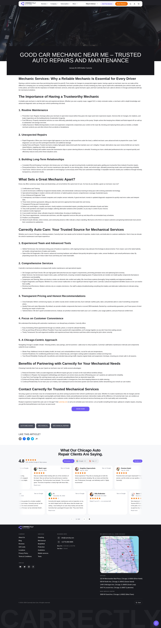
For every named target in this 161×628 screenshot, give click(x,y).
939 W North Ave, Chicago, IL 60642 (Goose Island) (117, 581)
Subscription (65, 4)
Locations (22, 550)
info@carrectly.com (67, 538)
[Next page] (84, 519)
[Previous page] (72, 519)
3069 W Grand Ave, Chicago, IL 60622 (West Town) (117, 594)
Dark (139, 602)
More (74, 4)
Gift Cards (22, 547)
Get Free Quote (107, 4)
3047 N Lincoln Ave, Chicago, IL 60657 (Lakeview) (116, 587)
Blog (20, 540)
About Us (22, 537)
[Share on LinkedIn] (28, 438)
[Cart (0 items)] (138, 3)
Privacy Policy (23, 553)
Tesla (39, 556)
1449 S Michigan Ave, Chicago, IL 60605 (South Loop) (118, 584)
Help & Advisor (91, 4)
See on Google (40, 468)
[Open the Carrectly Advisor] (156, 623)
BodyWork (41, 544)
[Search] (130, 3)
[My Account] (134, 3)
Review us (138, 461)
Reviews (21, 544)
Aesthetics (41, 550)
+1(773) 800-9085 (67, 542)
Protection (41, 547)
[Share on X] (32, 438)
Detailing (41, 537)
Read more (35, 510)
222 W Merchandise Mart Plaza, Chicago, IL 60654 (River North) (121, 578)
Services (43, 4)
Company (53, 4)
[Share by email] (20, 438)
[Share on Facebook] (24, 438)
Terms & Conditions (25, 556)
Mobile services (43, 553)
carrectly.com (62, 402)
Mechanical (42, 540)
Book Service (121, 4)
